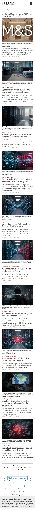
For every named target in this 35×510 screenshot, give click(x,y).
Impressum (24, 483)
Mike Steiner (23, 492)
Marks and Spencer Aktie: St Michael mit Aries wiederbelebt (17, 15)
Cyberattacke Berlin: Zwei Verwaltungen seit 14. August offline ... (16, 91)
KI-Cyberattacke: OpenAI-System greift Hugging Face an (16, 270)
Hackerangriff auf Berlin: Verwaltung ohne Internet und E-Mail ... (16, 135)
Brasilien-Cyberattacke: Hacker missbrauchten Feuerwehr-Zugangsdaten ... (15, 403)
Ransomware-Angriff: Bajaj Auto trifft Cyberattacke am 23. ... (16, 359)
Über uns (26, 489)
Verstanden (26, 506)
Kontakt (16, 483)
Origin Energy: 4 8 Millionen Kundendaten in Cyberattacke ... (16, 225)
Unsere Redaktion (12, 492)
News (10, 483)
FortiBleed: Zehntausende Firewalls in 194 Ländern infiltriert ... (17, 449)
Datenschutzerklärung (16, 486)
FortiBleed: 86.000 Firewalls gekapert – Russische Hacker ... (17, 314)
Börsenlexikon (17, 465)
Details (21, 506)
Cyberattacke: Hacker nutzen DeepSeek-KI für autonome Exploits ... (17, 180)
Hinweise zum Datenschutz (13, 489)
